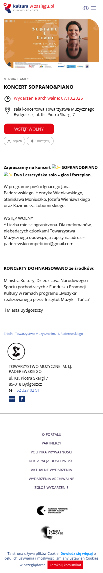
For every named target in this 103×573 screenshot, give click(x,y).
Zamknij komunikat (65, 565)
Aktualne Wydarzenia (51, 469)
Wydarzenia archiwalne (51, 478)
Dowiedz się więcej (76, 553)
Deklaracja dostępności (51, 460)
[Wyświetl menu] (94, 8)
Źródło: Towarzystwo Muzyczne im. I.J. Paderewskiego (43, 333)
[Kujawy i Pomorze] (51, 532)
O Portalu (51, 434)
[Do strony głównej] (29, 8)
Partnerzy (51, 443)
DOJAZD (17, 141)
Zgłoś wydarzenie (51, 487)
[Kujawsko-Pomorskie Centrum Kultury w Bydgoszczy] (51, 510)
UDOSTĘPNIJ (43, 141)
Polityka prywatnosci (51, 452)
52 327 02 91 (28, 390)
